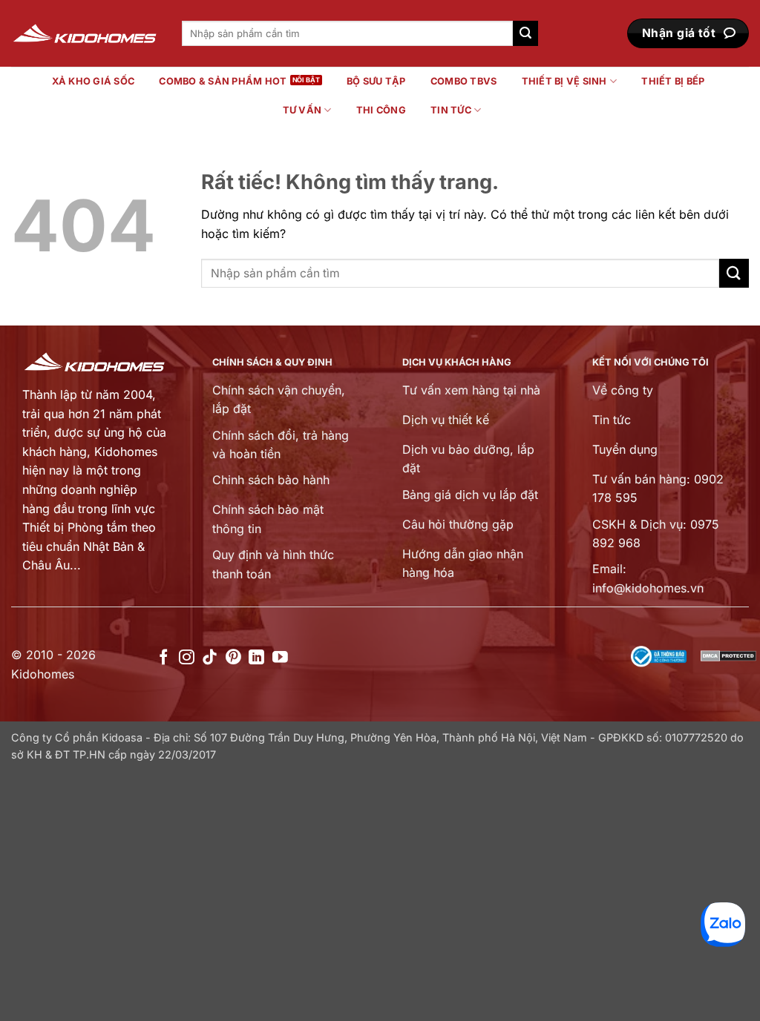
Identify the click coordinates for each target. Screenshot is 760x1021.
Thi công (381, 110)
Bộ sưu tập (376, 81)
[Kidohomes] (85, 34)
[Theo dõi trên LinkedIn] (256, 658)
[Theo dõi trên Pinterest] (233, 658)
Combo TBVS (463, 81)
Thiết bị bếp (672, 81)
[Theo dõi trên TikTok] (209, 658)
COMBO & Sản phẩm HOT (222, 81)
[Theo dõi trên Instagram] (186, 658)
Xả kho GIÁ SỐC (93, 81)
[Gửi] (525, 33)
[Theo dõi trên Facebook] (163, 658)
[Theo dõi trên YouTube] (280, 658)
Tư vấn (302, 110)
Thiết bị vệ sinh (564, 81)
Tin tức (450, 110)
